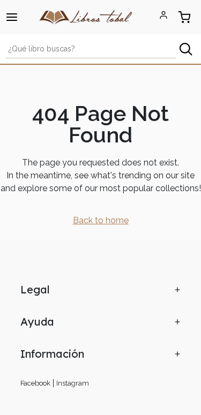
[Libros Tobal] (85, 16)
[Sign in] (163, 15)
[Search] (186, 49)
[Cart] (184, 17)
